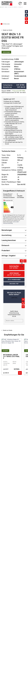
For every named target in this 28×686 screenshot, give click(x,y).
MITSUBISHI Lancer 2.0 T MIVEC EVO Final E (11, 356)
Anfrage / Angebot (8, 256)
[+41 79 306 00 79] (23, 306)
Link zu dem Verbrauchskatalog (11, 222)
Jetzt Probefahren (14, 279)
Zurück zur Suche (7, 30)
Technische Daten (8, 151)
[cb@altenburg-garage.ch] (23, 299)
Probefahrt (6, 250)
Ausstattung (6, 235)
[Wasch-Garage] (26, 15)
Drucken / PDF (14, 283)
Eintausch (5, 245)
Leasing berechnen (9, 240)
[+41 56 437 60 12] (23, 303)
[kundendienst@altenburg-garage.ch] (26, 22)
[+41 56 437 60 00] (26, 18)
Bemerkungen (7, 230)
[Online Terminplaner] (26, 11)
